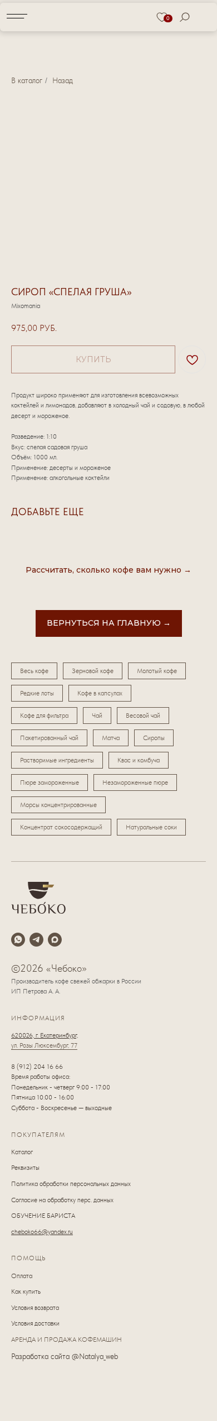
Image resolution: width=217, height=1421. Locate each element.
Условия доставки (35, 1323)
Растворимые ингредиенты (57, 760)
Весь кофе (34, 671)
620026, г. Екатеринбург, (44, 1035)
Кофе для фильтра (44, 715)
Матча (111, 738)
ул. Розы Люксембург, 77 (44, 1045)
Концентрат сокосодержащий (61, 827)
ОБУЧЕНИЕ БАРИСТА (43, 1216)
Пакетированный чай (49, 738)
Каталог (22, 1152)
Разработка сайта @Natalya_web (64, 1356)
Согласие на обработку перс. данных (62, 1200)
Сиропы (154, 738)
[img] (109, 16)
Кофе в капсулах (99, 693)
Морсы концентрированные (58, 805)
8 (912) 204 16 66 (37, 1066)
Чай (97, 715)
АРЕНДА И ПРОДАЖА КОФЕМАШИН (66, 1339)
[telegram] (36, 940)
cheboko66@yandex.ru (42, 1232)
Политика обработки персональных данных (71, 1184)
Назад (62, 80)
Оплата (21, 1276)
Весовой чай (143, 715)
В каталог (26, 80)
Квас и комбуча (138, 760)
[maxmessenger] (55, 940)
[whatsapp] (18, 940)
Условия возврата (35, 1308)
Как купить (26, 1291)
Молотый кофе (157, 671)
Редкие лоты (37, 693)
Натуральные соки (151, 827)
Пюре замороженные (49, 782)
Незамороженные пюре (135, 782)
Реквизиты (25, 1168)
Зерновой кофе (93, 671)
